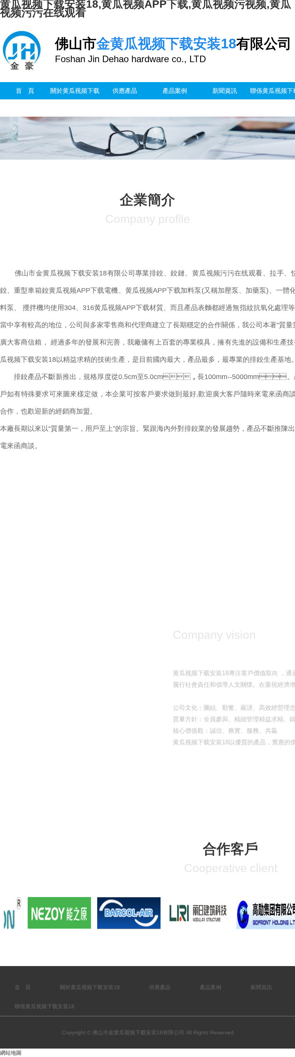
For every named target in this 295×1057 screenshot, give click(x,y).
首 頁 (25, 90)
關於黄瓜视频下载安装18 (74, 99)
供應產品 (125, 90)
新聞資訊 (224, 90)
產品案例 (174, 90)
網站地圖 (11, 1053)
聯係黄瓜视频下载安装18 (45, 1006)
